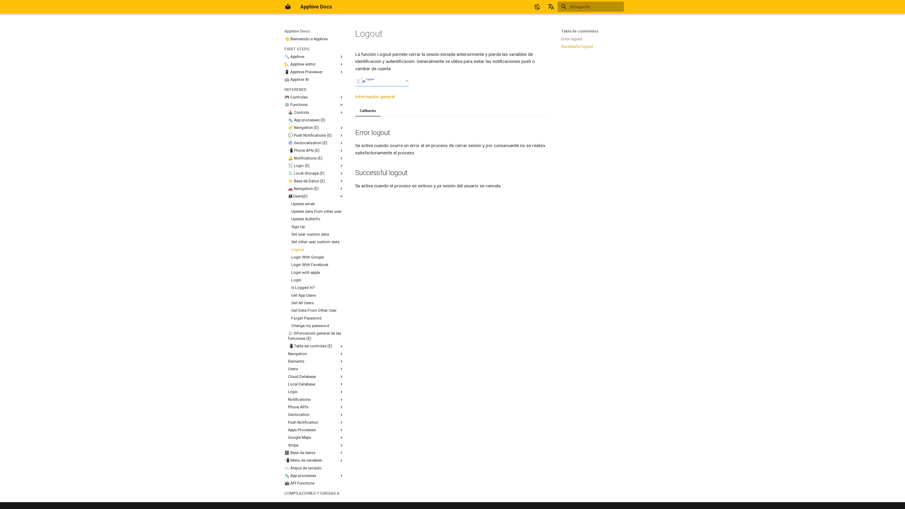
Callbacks (368, 111)
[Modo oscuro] (537, 6)
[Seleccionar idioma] (551, 6)
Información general (375, 96)
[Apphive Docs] (288, 6)
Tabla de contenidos (579, 31)
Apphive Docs (297, 31)
